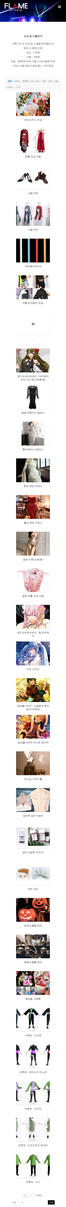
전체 (10, 81)
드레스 (17, 81)
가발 (43, 81)
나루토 (10, 87)
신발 (50, 81)
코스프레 (35, 81)
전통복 (25, 81)
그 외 (17, 87)
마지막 (39, 1195)
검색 (51, 1202)
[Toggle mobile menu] (59, 6)
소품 (56, 81)
